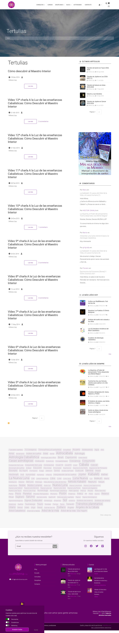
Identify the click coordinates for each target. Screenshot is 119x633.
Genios (57, 471)
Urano (12, 507)
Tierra (62, 504)
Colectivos (50, 461)
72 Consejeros (30, 450)
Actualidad (67, 450)
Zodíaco (61, 507)
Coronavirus (49, 465)
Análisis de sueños (33, 454)
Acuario (76, 450)
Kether (104, 474)
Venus (19, 507)
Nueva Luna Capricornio (92, 485)
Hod (22, 475)
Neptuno (92, 482)
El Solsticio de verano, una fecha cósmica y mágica (98, 402)
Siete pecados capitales (65, 497)
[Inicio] (11, 5)
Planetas (27, 494)
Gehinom (49, 471)
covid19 (68, 465)
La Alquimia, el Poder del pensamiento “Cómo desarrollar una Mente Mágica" (93, 215)
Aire (102, 450)
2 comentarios (43, 121)
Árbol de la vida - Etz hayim (74, 511)
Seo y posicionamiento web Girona (101, 628)
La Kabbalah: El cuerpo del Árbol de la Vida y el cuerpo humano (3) (93, 252)
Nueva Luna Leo (46, 488)
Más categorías (105, 515)
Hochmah (13, 474)
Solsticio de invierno (85, 500)
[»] (100, 5)
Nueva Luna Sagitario (89, 488)
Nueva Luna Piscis (74, 488)
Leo (32, 478)
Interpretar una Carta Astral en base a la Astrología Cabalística (94, 237)
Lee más (32, 86)
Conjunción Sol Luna (33, 465)
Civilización (39, 461)
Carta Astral (83, 457)
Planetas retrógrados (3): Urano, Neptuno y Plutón (98, 393)
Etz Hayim (23, 471)
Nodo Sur (47, 485)
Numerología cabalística (58, 490)
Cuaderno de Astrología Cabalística (95, 339)
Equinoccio (67, 468)
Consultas (39, 5)
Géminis (89, 471)
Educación (37, 468)
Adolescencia (87, 450)
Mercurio (29, 482)
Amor (11, 453)
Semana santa (42, 497)
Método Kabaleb (77, 481)
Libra (52, 478)
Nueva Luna (60, 485)
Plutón (62, 493)
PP (86, 494)
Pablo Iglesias (74, 490)
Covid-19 (59, 465)
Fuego (41, 471)
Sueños (20, 504)
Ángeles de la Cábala (87, 507)
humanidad (30, 475)
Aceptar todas (17, 629)
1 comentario (43, 227)
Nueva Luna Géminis (31, 488)
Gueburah (79, 471)
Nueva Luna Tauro (15, 490)
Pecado (90, 490)
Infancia (49, 475)
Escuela (36, 573)
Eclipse (28, 468)
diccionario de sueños (16, 468)
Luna (59, 478)
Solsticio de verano (102, 500)
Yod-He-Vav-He (49, 507)
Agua (97, 450)
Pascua (83, 490)
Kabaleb (93, 474)
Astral (52, 454)
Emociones (57, 468)
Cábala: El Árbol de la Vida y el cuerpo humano (100, 592)
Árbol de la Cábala (33, 511)
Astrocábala (64, 453)
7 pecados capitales (16, 450)
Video (27, 507)
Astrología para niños (48, 457)
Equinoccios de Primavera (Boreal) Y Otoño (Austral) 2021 (93, 273)
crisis (75, 465)
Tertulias (48, 504)
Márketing (14, 625)
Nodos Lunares (34, 485)
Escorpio (13, 471)
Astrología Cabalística (24, 457)
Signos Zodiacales (33, 500)
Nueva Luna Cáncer (15, 488)
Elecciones (47, 468)
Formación (33, 471)
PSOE (91, 494)
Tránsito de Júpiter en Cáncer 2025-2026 (96, 102)
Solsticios (12, 504)
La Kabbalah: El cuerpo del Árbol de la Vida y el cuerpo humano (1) (93, 194)
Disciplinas (58, 5)
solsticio (72, 500)
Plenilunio (53, 494)
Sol (65, 500)
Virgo (33, 507)
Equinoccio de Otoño (80, 468)
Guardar (36, 630)
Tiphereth (70, 504)
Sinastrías (57, 500)
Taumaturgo (30, 504)
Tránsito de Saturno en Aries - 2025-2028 (96, 86)
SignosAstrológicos (16, 500)
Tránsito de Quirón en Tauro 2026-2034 (98, 69)
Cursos (50, 5)
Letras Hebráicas (42, 478)
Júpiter (82, 474)
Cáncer (94, 465)
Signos (78, 497)
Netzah (101, 482)
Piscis (18, 494)
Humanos (40, 475)
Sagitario (20, 497)
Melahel (21, 482)
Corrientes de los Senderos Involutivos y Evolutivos (100, 580)
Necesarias (14, 619)
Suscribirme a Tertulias (8, 423)
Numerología (43, 490)
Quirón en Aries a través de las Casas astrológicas (98, 411)
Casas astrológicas (21, 460)
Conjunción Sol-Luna (16, 465)
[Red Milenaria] (18, 567)
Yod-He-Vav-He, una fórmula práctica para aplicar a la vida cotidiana (98, 383)
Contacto (88, 5)
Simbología (48, 500)
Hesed (97, 471)
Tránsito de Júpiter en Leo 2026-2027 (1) (97, 77)
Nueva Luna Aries (76, 485)
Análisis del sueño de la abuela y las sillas (99, 320)
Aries (45, 453)
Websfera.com (107, 625)
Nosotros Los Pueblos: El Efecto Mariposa (98, 311)
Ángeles (71, 507)
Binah (60, 457)
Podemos (71, 494)
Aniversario (20, 454)
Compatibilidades (62, 461)
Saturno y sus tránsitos (94, 94)
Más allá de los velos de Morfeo (55, 482)
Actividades (78, 5)
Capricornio (71, 457)
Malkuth (98, 478)
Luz (91, 478)
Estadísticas (15, 622)
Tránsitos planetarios (89, 503)
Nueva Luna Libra (60, 488)
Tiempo (55, 504)
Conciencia (75, 461)
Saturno (30, 497)
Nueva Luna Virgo (29, 490)
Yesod (39, 507)
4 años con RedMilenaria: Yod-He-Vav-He (98, 302)
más (110, 354)
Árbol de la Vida (50, 510)
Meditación (13, 482)
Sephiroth (52, 497)
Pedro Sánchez (100, 490)
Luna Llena (67, 478)
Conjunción (88, 461)
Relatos (105, 494)
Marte (106, 478)
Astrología (80, 453)
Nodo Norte (13, 485)
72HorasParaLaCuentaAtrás (49, 450)
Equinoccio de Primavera (98, 468)
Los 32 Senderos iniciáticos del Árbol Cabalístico (98, 329)
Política (80, 494)
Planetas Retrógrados (40, 494)
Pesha (11, 494)
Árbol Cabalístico (17, 511)
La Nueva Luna (19, 478)
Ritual (11, 497)
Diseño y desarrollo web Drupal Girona (91, 625)
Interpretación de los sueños (65, 475)
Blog (68, 5)
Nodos (22, 485)
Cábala (84, 464)
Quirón (97, 494)
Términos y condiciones (49, 625)
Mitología (38, 482)
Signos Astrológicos (90, 497)
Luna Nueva (80, 478)
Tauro (40, 504)
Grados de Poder (67, 471)
